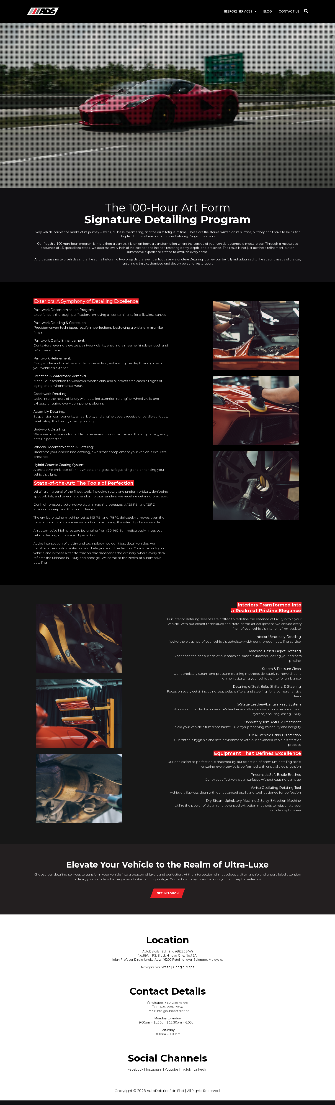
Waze (165, 967)
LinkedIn (200, 1069)
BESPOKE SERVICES (238, 11)
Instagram (154, 1069)
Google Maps (183, 967)
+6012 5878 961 (176, 1003)
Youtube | (173, 1069)
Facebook (135, 1069)
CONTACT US (289, 11)
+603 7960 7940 (170, 1007)
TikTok (186, 1069)
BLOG (267, 11)
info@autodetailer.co (173, 1011)
